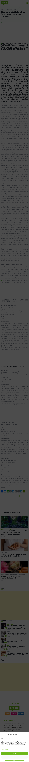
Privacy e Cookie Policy (9, 760)
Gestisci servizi (5, 749)
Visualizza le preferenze (14, 757)
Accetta (14, 753)
